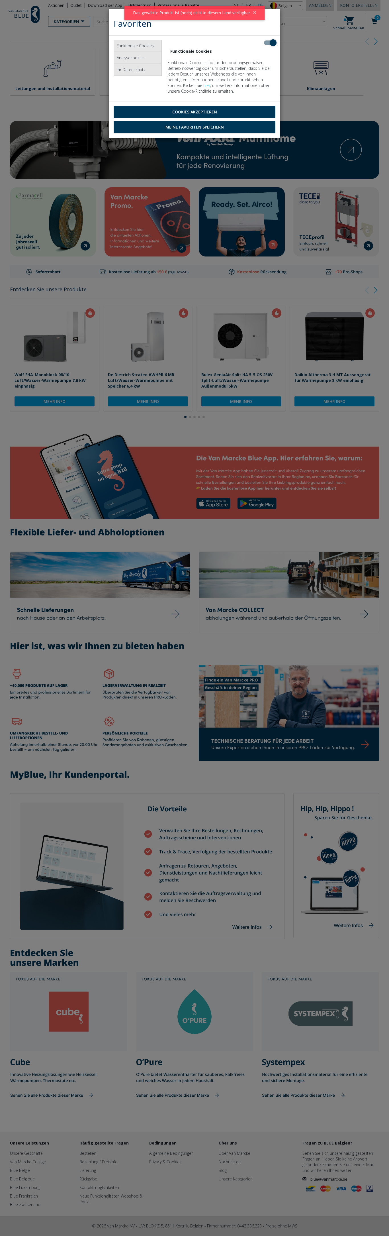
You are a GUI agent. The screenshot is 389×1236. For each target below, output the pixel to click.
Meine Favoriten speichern (194, 127)
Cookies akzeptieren (194, 112)
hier (206, 85)
